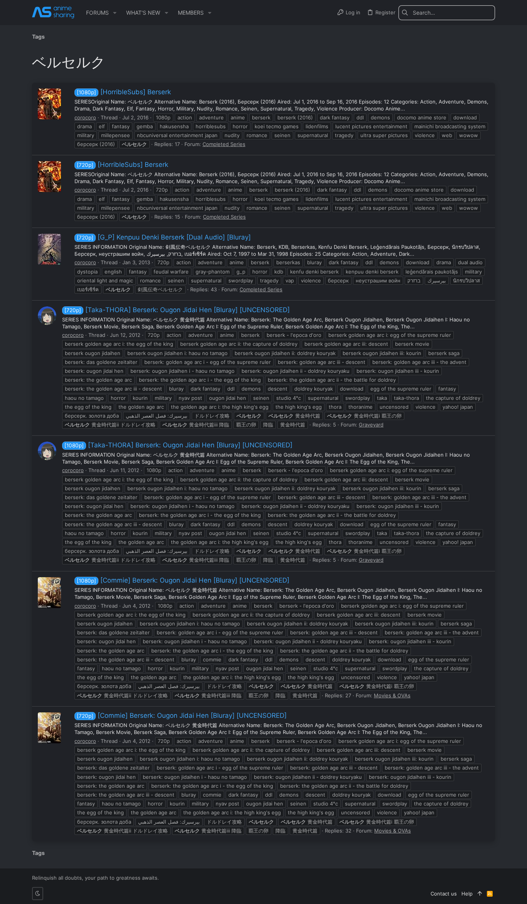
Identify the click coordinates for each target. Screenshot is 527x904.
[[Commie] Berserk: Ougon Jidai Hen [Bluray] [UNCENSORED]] (49, 592)
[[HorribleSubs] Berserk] (49, 103)
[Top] (480, 893)
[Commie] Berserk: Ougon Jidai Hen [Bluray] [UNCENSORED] (183, 580)
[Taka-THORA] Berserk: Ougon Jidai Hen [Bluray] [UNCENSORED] (177, 310)
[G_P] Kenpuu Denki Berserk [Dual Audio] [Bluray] (164, 237)
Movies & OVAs (392, 695)
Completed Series (224, 144)
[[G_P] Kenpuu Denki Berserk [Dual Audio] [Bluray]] (49, 249)
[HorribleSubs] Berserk (124, 92)
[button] (115, 13)
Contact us (444, 893)
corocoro (85, 117)
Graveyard (371, 424)
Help (467, 893)
